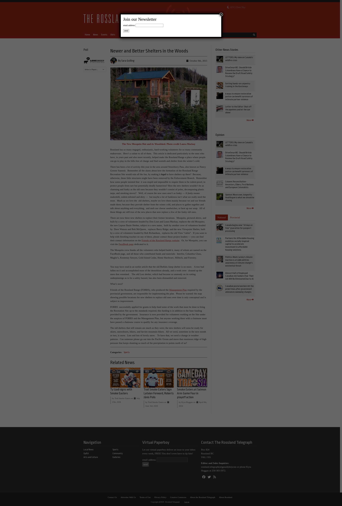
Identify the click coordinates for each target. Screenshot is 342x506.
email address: (129, 25)
